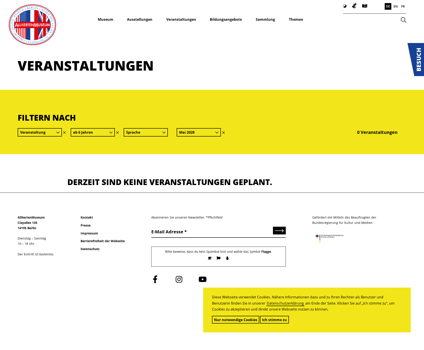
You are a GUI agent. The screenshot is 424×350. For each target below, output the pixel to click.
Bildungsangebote (226, 19)
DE (388, 6)
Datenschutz (90, 249)
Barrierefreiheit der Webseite (103, 241)
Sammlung (265, 19)
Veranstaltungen (181, 19)
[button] (415, 59)
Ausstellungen (139, 19)
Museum (105, 19)
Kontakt (87, 217)
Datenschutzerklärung (285, 303)
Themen (296, 19)
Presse (86, 225)
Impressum (89, 233)
